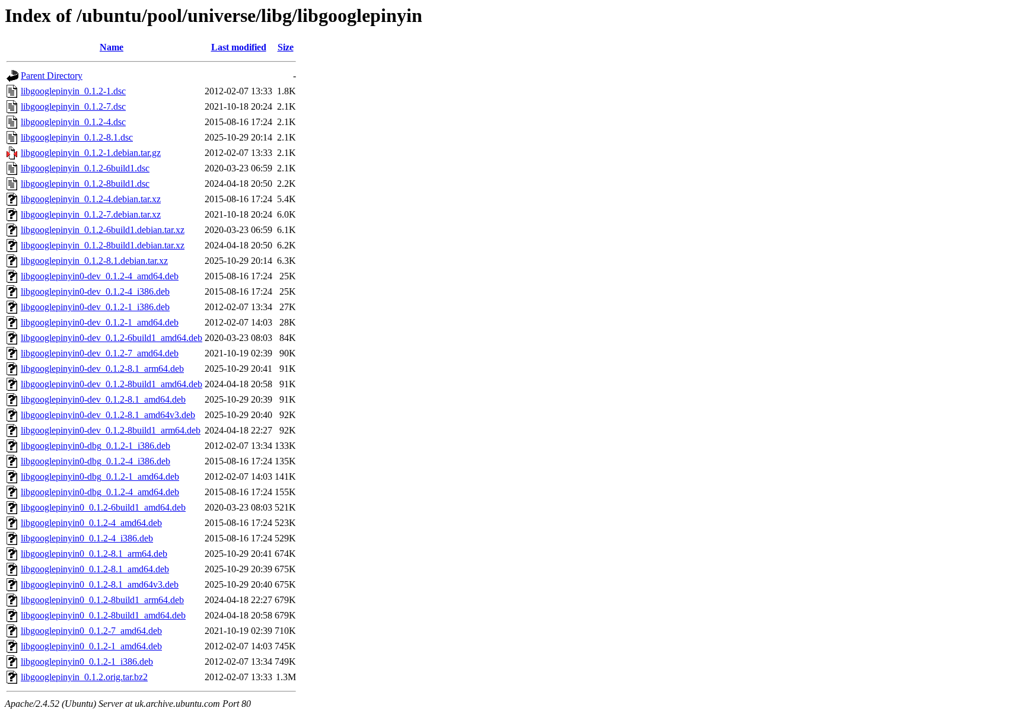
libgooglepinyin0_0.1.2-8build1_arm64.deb (102, 600)
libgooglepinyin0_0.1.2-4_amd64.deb (91, 523)
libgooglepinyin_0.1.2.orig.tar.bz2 (84, 677)
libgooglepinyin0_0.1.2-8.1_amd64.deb (95, 569)
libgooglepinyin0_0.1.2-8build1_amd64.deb (103, 615)
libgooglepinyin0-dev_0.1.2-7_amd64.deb (100, 353)
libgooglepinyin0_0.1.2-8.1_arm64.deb (94, 554)
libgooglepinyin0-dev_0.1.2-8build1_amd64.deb (111, 384)
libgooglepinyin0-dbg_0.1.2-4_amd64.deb (100, 492)
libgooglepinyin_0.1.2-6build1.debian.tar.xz (102, 230)
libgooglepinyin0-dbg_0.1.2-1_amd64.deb (100, 476)
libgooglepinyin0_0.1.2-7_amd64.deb (91, 631)
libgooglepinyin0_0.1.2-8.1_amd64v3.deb (100, 584)
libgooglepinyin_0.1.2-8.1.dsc (77, 137)
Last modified (238, 47)
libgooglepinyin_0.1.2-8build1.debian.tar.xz (102, 245)
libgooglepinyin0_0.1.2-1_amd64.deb (91, 646)
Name (111, 47)
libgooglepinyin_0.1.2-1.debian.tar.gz (91, 153)
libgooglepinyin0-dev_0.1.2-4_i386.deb (95, 291)
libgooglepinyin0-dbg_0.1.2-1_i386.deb (95, 446)
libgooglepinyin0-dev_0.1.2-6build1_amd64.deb (111, 338)
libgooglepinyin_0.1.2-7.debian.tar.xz (91, 214)
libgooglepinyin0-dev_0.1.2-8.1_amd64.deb (103, 399)
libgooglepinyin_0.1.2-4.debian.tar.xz (91, 199)
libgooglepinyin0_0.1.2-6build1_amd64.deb (103, 507)
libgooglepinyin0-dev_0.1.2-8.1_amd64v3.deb (108, 415)
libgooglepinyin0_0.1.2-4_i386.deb (87, 538)
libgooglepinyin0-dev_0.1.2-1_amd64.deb (100, 322)
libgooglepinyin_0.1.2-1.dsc (73, 91)
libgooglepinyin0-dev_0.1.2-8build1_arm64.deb (110, 430)
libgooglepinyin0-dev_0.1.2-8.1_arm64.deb (102, 369)
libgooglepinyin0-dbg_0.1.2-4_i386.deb (95, 461)
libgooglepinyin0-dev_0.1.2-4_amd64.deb (100, 276)
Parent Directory (51, 76)
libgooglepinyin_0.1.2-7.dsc (73, 106)
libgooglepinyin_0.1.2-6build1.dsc (85, 168)
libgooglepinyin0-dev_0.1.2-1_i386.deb (95, 307)
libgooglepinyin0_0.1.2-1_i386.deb (87, 661)
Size (286, 47)
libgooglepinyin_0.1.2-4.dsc (73, 122)
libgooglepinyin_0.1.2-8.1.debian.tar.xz (94, 261)
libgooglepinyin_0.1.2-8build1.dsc (85, 184)
